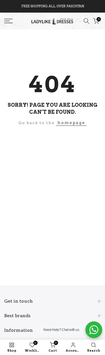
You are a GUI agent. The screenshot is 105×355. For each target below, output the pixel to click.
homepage (71, 122)
